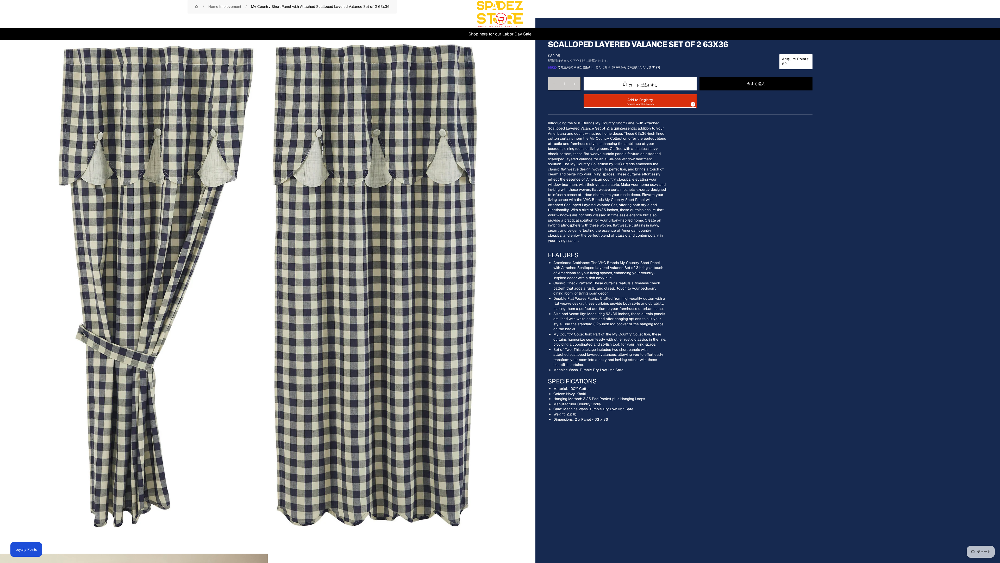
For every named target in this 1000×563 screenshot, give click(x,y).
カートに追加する (643, 85)
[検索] (961, 14)
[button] (640, 101)
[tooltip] (693, 104)
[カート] (984, 14)
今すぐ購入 (756, 83)
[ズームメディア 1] (267, 286)
